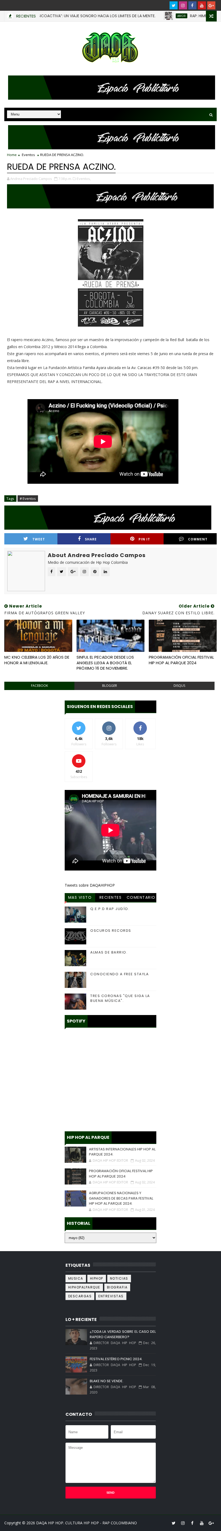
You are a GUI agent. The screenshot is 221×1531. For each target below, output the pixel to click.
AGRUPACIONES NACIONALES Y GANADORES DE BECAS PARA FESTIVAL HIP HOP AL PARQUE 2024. (121, 1198)
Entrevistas (111, 1296)
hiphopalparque (84, 1287)
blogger (109, 685)
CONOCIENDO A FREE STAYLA (119, 974)
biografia (117, 1287)
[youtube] (202, 5)
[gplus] (211, 5)
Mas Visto (80, 897)
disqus (179, 685)
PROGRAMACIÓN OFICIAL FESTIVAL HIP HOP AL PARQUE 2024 (181, 659)
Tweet (38, 539)
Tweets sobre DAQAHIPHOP (90, 885)
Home (12, 154)
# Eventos (28, 498)
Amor (155, 16)
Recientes (110, 897)
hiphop (96, 1278)
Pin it (144, 539)
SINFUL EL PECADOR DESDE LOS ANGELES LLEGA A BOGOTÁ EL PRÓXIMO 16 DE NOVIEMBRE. (105, 662)
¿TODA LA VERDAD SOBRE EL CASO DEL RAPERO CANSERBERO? (123, 1334)
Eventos (28, 154)
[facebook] (192, 5)
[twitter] (174, 5)
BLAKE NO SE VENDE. (106, 1381)
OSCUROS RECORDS (110, 930)
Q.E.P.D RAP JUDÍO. (109, 908)
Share (91, 539)
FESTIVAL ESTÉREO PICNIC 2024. (116, 1359)
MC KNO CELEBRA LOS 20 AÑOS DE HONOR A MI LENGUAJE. (36, 659)
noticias (119, 1278)
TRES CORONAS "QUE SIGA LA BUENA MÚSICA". (120, 998)
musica (75, 1278)
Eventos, (84, 178)
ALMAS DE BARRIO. (108, 952)
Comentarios (141, 898)
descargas (80, 1296)
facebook (39, 685)
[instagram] (183, 5)
